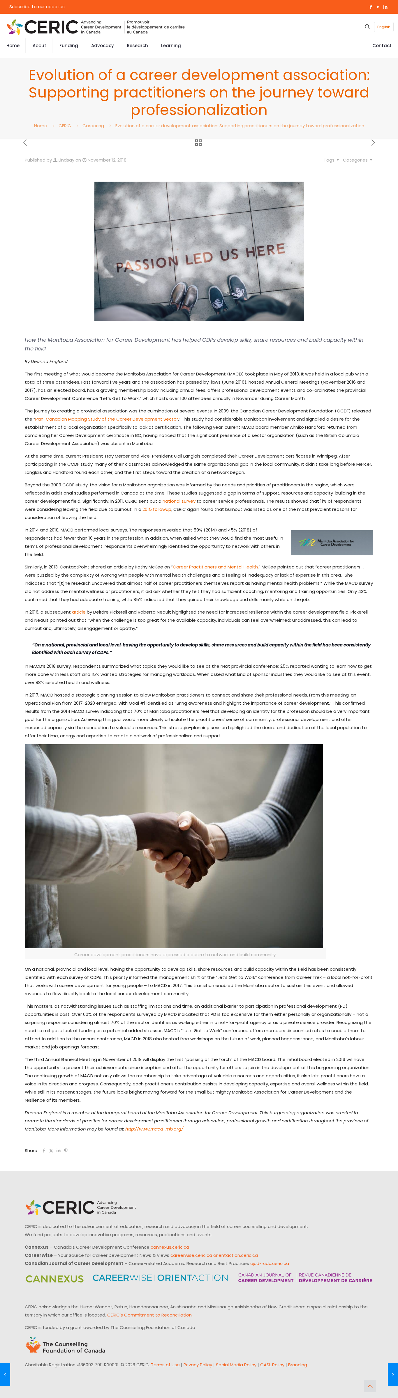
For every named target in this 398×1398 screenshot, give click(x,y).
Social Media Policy (236, 1365)
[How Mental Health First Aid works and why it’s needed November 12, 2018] (5, 1374)
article (79, 612)
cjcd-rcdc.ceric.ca (269, 1263)
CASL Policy (272, 1365)
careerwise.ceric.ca (191, 1255)
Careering (93, 126)
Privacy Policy (198, 1365)
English (383, 27)
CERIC (65, 126)
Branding (297, 1365)
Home (40, 126)
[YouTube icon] (378, 7)
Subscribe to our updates (37, 6)
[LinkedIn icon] (385, 7)
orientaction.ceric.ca (235, 1255)
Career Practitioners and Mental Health (215, 567)
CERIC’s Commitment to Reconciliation (149, 1315)
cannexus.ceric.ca (170, 1247)
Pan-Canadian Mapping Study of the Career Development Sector (106, 419)
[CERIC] (96, 27)
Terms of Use (165, 1365)
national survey (179, 501)
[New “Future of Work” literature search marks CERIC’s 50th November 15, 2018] (393, 1374)
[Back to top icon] (370, 1386)
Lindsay (66, 160)
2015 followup (156, 509)
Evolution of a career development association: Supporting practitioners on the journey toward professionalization (239, 126)
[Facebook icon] (371, 7)
